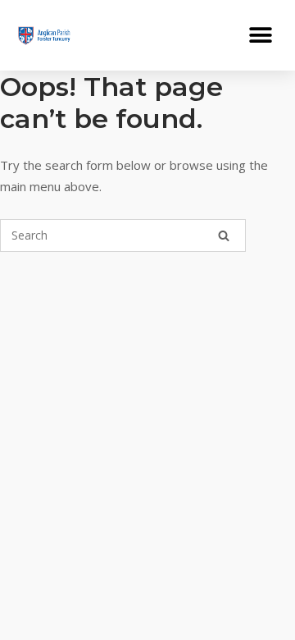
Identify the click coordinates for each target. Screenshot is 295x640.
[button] (260, 34)
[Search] (224, 235)
